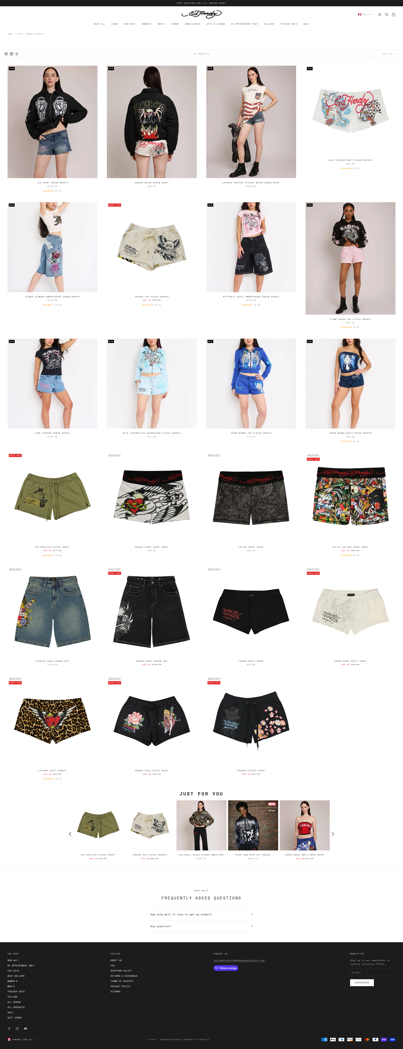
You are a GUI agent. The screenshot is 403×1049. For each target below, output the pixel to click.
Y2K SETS (13, 970)
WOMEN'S (147, 24)
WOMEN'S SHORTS (35, 34)
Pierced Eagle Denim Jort (52, 661)
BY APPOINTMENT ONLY (244, 24)
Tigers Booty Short (251, 661)
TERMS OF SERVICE (122, 981)
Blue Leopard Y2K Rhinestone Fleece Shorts (152, 433)
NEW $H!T (13, 960)
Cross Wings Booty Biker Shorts (350, 433)
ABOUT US (116, 960)
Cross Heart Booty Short (350, 661)
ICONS (114, 24)
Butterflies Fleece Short (52, 547)
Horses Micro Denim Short (152, 182)
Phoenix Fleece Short (251, 770)
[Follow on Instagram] (17, 1028)
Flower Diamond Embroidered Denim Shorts (52, 296)
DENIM (175, 24)
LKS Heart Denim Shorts (52, 182)
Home (10, 34)
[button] (70, 834)
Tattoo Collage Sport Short (350, 547)
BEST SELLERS (16, 976)
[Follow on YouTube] (25, 1028)
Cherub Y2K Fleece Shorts (152, 296)
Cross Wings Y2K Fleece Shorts (251, 433)
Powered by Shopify (197, 1039)
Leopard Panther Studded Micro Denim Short (251, 182)
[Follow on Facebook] (9, 1028)
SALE (306, 24)
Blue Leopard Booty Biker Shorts (350, 160)
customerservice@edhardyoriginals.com (239, 960)
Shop (19, 34)
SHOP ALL (99, 24)
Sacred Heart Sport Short (152, 547)
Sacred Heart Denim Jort (152, 661)
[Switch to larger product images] (6, 54)
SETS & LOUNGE (216, 24)
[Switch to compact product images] (16, 54)
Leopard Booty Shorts (52, 770)
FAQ (113, 965)
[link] (98, 834)
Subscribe (362, 982)
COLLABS (269, 24)
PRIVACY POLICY (120, 986)
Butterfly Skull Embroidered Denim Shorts (251, 296)
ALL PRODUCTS (16, 1007)
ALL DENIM (14, 1002)
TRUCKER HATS (289, 24)
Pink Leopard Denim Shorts (52, 433)
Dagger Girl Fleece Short (152, 770)
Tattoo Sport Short (251, 547)
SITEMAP (115, 991)
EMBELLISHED (192, 24)
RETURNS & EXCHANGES (124, 976)
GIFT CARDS (15, 1017)
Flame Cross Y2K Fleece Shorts (350, 319)
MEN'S (161, 24)
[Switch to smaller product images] (11, 54)
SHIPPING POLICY (121, 970)
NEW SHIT (130, 24)
